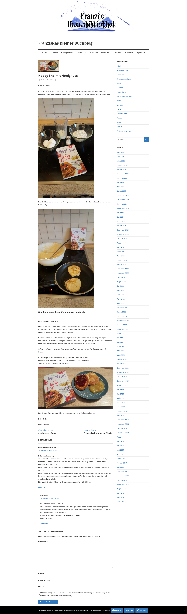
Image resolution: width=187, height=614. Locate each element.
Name (41, 574)
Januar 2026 (121, 170)
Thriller (119, 127)
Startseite (43, 53)
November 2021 (123, 321)
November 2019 (123, 424)
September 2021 (123, 329)
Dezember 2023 (123, 230)
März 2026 (121, 161)
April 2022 (121, 299)
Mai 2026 (120, 157)
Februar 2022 (122, 308)
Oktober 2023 (122, 239)
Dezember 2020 (123, 368)
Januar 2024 (121, 226)
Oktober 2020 (122, 377)
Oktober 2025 (122, 178)
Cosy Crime (121, 75)
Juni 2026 (120, 152)
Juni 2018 (120, 497)
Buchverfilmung (122, 71)
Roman (119, 122)
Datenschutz (128, 53)
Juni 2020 (120, 394)
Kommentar (43, 542)
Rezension (80, 53)
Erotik (119, 83)
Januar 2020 (121, 415)
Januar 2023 (121, 264)
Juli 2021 (120, 338)
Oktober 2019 (122, 428)
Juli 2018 (120, 493)
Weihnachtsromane (124, 131)
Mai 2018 (120, 502)
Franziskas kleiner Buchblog (65, 43)
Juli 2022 (120, 286)
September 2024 (123, 208)
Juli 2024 (120, 213)
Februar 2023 (122, 260)
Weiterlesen (141, 610)
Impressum (140, 53)
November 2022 (123, 273)
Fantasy (120, 88)
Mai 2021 (120, 346)
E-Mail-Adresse (44, 580)
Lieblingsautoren (67, 53)
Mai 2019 (120, 450)
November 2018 (123, 476)
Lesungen (120, 105)
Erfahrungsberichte (124, 79)
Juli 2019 (120, 441)
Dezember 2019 (123, 420)
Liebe (119, 109)
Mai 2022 (120, 295)
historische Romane (124, 96)
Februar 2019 (122, 463)
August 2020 (121, 385)
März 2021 (121, 355)
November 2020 (123, 372)
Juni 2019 (120, 446)
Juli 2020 (120, 390)
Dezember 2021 (123, 316)
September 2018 (123, 484)
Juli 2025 (120, 182)
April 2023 (121, 256)
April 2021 (121, 351)
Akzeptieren (116, 610)
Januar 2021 (121, 364)
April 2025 (121, 187)
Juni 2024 (120, 217)
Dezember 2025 (123, 174)
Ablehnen (129, 610)
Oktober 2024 (122, 204)
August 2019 (121, 437)
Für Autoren (116, 53)
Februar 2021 (122, 359)
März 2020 (121, 407)
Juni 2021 (120, 342)
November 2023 (123, 234)
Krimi (119, 101)
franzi (58, 80)
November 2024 (123, 200)
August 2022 (121, 282)
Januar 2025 (121, 191)
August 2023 (121, 243)
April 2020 (121, 402)
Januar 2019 (121, 467)
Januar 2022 (121, 312)
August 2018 (121, 489)
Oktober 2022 (122, 277)
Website (41, 587)
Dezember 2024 (123, 195)
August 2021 (121, 333)
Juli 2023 (120, 247)
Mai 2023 (120, 251)
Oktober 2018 (122, 480)
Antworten (42, 487)
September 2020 (123, 381)
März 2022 (121, 303)
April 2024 (121, 221)
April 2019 (121, 454)
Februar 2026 (122, 165)
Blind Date (105, 53)
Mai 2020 (120, 398)
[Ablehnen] (185, 610)
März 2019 (121, 459)
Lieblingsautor (122, 114)
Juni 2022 (120, 290)
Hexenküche (93, 53)
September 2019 (123, 433)
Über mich (54, 53)
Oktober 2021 (122, 325)
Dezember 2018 (123, 472)
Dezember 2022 (123, 269)
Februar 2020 (122, 411)
